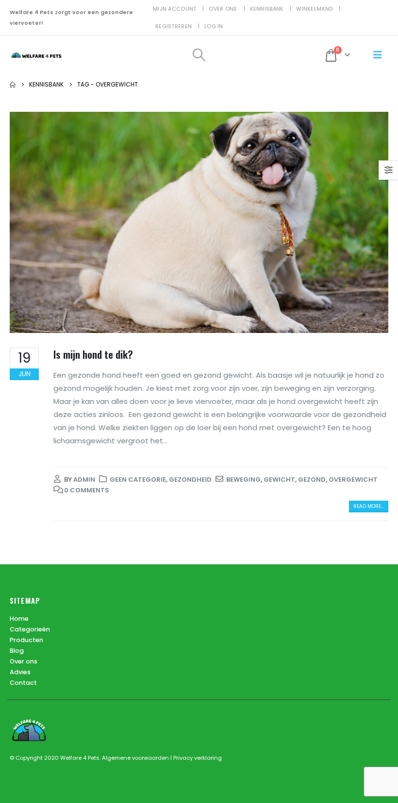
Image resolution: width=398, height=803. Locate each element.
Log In (213, 26)
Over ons (223, 9)
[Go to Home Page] (13, 84)
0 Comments (86, 490)
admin (84, 479)
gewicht (279, 479)
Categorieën (30, 629)
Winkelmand (314, 9)
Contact (23, 683)
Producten (26, 640)
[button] (198, 55)
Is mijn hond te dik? (93, 354)
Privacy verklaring (197, 758)
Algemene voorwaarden (136, 758)
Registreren (173, 26)
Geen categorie (138, 479)
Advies (20, 672)
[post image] (199, 222)
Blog (17, 650)
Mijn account (174, 9)
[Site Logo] (36, 55)
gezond (312, 479)
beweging (243, 479)
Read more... (368, 506)
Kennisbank (267, 9)
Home (19, 618)
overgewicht (353, 479)
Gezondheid (190, 479)
